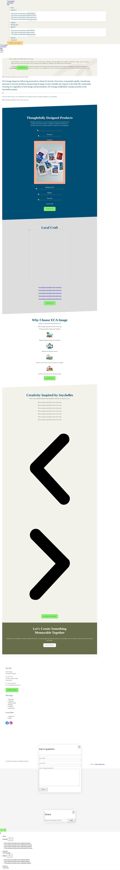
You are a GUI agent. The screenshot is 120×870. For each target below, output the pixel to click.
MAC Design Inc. (100, 764)
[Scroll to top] (1, 830)
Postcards (10, 699)
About (10, 718)
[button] (49, 469)
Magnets (10, 704)
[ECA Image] (11, 4)
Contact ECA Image (15, 43)
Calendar (13, 22)
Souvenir (13, 37)
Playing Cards (14, 24)
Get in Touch (49, 645)
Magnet (5, 855)
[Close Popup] (79, 746)
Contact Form (12, 690)
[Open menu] (1, 51)
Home (12, 7)
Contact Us (22, 67)
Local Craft (14, 40)
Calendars (11, 701)
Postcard (5, 839)
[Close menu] (0, 833)
